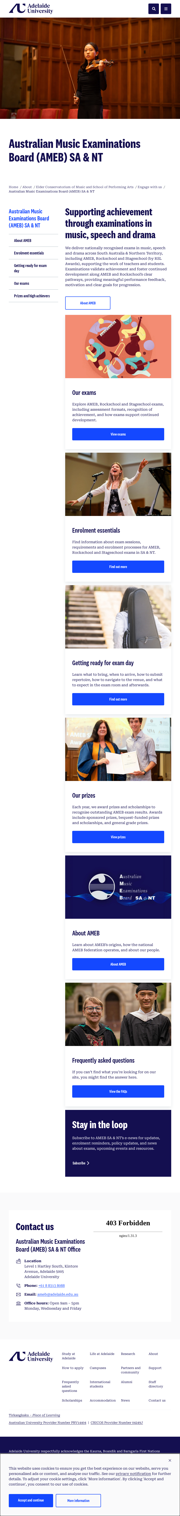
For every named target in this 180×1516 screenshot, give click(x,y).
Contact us (157, 1400)
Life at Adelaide (102, 1354)
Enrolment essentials (29, 253)
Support (155, 1368)
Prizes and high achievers (32, 296)
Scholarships (72, 1400)
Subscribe (79, 1163)
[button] (170, 1460)
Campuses (98, 1368)
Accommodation (103, 1400)
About (153, 1354)
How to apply (73, 1368)
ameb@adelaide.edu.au (57, 1294)
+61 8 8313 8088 (51, 1286)
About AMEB (22, 240)
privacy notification (133, 1474)
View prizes (118, 836)
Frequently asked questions (70, 1386)
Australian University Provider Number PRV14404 (47, 1422)
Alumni (126, 1382)
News (125, 1400)
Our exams (21, 283)
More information (78, 1500)
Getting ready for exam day (30, 268)
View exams (118, 434)
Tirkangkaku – (34, 1415)
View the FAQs (118, 1091)
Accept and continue (31, 1500)
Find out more (118, 566)
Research (128, 1354)
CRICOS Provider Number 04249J (117, 1422)
